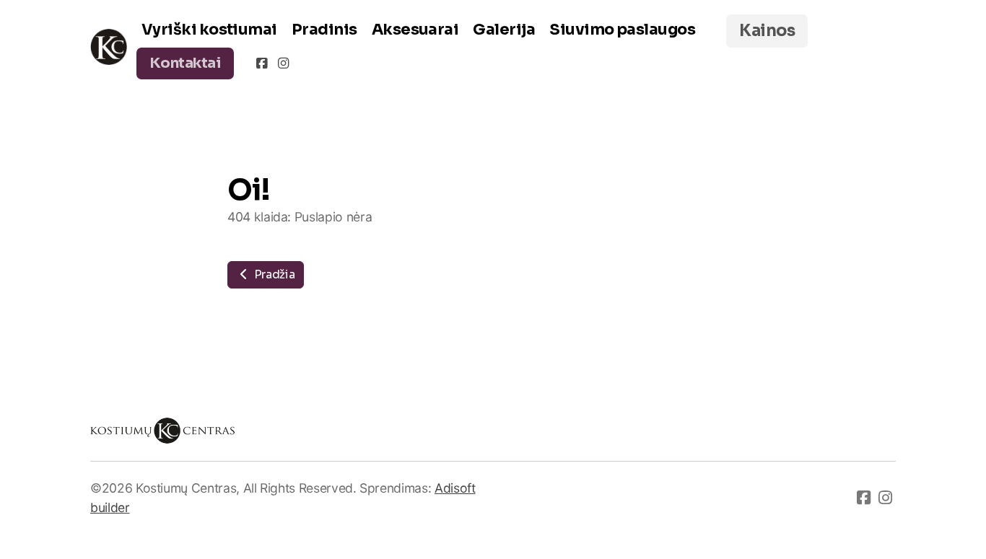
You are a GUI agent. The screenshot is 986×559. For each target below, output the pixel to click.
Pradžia (273, 274)
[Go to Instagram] (283, 63)
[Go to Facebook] (261, 63)
